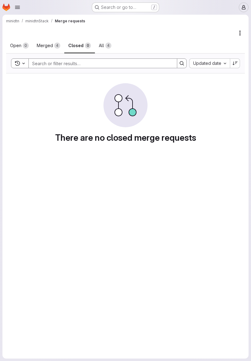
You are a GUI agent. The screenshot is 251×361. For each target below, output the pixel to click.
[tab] (19, 45)
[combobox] (209, 63)
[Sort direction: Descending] (235, 63)
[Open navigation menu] (17, 7)
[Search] (182, 63)
